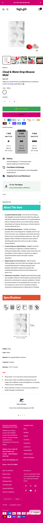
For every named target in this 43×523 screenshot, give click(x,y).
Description (7, 202)
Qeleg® (5, 67)
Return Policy (6, 474)
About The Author (29, 457)
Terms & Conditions (8, 492)
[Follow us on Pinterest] (26, 490)
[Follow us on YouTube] (30, 490)
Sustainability (28, 450)
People (26, 436)
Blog (25, 429)
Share (4, 194)
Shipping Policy (7, 481)
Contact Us (27, 447)
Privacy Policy (7, 477)
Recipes (26, 432)
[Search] (7, 9)
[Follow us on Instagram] (35, 486)
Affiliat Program (28, 454)
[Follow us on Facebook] (26, 486)
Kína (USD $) (7, 499)
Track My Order (7, 484)
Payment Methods (8, 488)
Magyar (17, 499)
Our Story (26, 439)
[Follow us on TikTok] (35, 490)
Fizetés (21, 114)
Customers (27, 443)
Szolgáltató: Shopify (15, 505)
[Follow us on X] (30, 486)
